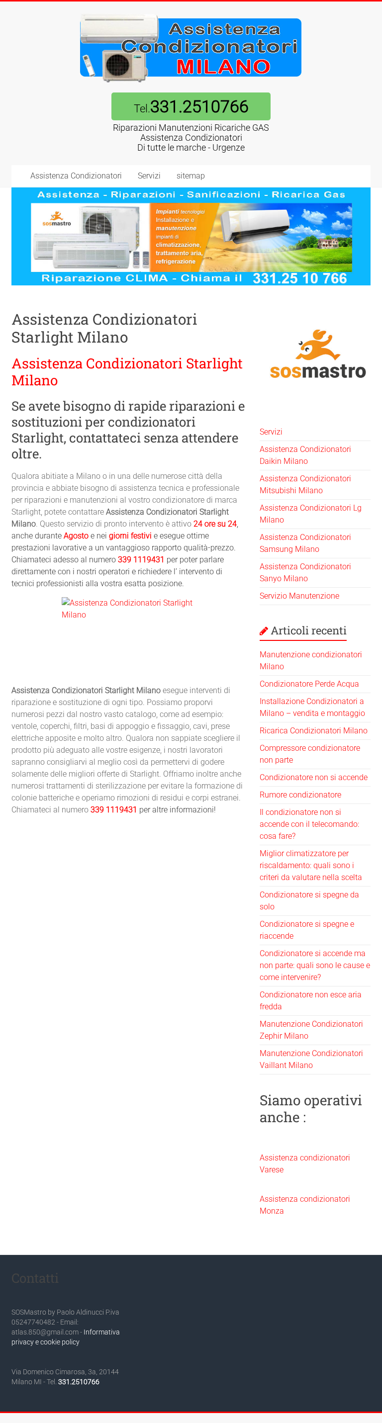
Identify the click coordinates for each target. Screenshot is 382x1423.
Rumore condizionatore (300, 795)
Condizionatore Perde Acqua (309, 684)
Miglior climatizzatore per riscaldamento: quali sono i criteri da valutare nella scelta (311, 865)
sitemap (191, 175)
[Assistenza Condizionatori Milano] (191, 13)
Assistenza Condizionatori (76, 175)
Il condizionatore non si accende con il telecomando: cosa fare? (309, 824)
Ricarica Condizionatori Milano (314, 730)
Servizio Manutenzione (299, 596)
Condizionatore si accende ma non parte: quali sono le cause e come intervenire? (315, 965)
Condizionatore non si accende (314, 777)
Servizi (149, 175)
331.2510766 (78, 1382)
